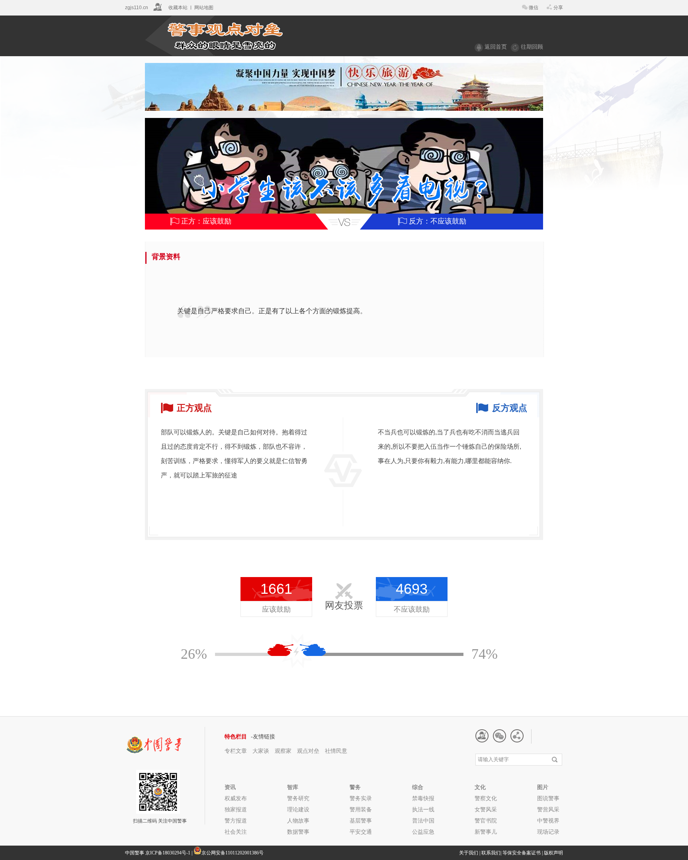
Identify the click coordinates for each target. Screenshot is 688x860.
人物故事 (298, 820)
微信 (533, 7)
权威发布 (236, 798)
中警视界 (548, 820)
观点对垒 (309, 751)
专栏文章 (236, 751)
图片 (542, 787)
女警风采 (486, 809)
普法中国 (423, 820)
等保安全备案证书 (521, 853)
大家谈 (260, 751)
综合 (417, 787)
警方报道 (236, 820)
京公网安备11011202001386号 (232, 853)
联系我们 (490, 853)
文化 (480, 787)
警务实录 (361, 798)
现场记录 (548, 832)
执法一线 (423, 809)
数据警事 (298, 832)
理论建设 (298, 809)
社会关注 (236, 832)
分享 (558, 7)
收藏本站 (178, 7)
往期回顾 (532, 46)
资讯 (230, 787)
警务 (355, 787)
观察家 (283, 751)
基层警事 (361, 820)
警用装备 (361, 809)
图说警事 (548, 798)
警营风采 (548, 809)
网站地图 (203, 7)
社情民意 (336, 751)
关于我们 (468, 853)
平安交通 (361, 832)
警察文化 (486, 798)
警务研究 (298, 798)
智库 (292, 787)
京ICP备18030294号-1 (167, 853)
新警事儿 (486, 832)
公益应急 (423, 832)
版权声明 (553, 853)
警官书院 (486, 820)
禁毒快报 (423, 798)
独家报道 (236, 809)
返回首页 (496, 46)
